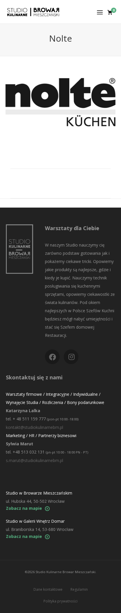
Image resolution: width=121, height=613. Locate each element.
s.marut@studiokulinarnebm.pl (34, 460)
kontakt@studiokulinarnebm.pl (34, 427)
